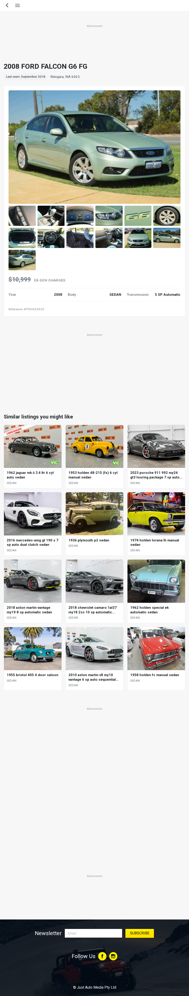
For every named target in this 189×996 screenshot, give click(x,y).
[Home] (94, 975)
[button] (22, 216)
